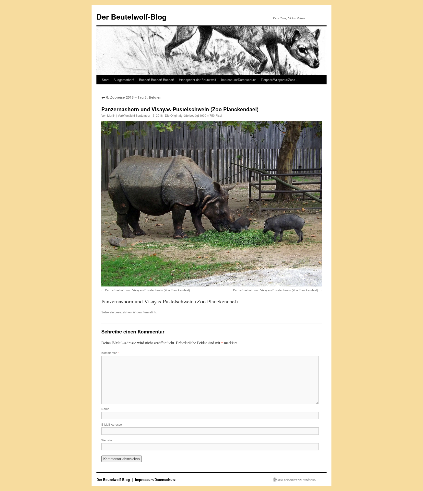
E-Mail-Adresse (111, 424)
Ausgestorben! (124, 79)
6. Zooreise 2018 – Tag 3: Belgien (131, 97)
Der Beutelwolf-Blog (131, 16)
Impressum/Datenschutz (238, 79)
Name (105, 409)
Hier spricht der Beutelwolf (197, 79)
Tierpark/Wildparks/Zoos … (280, 79)
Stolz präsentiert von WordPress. (297, 479)
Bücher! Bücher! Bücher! (156, 79)
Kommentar (110, 353)
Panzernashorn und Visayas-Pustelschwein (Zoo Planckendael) (147, 290)
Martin (111, 115)
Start (105, 79)
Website (106, 440)
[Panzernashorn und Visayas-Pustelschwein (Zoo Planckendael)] (211, 203)
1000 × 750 (207, 115)
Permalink (149, 312)
